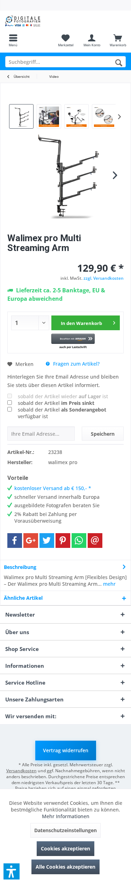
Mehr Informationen (65, 816)
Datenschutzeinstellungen (65, 830)
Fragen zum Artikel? (76, 363)
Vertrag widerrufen (65, 750)
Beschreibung (20, 567)
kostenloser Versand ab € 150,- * (52, 488)
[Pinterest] (63, 540)
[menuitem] (13, 40)
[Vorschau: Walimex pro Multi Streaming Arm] (21, 116)
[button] (72, 341)
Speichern (103, 433)
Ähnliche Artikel (23, 598)
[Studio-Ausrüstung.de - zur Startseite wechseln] (32, 21)
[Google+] (30, 540)
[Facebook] (14, 540)
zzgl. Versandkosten (103, 278)
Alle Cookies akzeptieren (65, 866)
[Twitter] (46, 540)
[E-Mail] (95, 540)
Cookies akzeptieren (65, 848)
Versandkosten (21, 771)
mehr (109, 583)
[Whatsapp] (79, 540)
